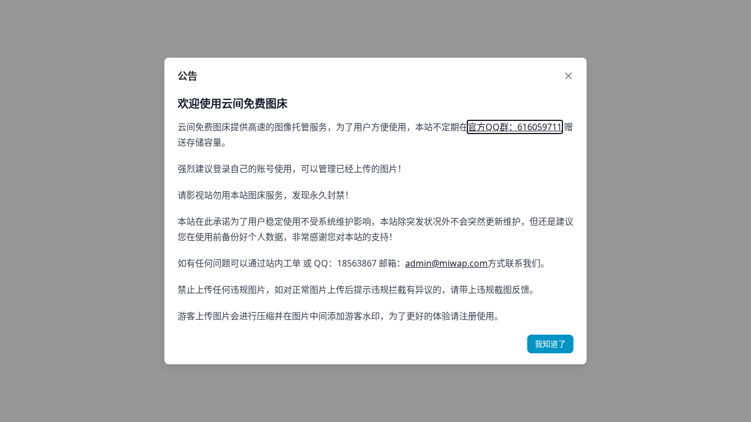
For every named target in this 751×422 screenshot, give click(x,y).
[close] (568, 76)
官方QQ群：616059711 (515, 127)
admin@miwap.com (446, 263)
